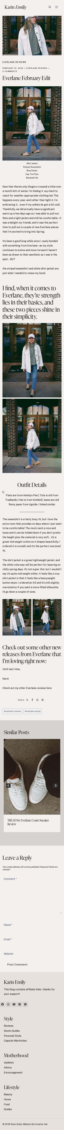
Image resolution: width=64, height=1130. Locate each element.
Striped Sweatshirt (32, 167)
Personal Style (12, 1035)
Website (8, 953)
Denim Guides (12, 1030)
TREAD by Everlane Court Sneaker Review (28, 822)
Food (7, 1104)
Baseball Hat (32, 178)
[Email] (13, 1004)
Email (8, 939)
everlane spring (33, 711)
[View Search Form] (49, 7)
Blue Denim (32, 170)
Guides (8, 1109)
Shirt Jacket (32, 163)
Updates (9, 1062)
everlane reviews (12, 711)
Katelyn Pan (30, 495)
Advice (8, 1067)
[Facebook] (2, 1004)
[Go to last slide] (8, 785)
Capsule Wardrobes (15, 1040)
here (49, 688)
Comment (10, 878)
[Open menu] (56, 7)
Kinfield (37, 499)
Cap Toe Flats (32, 174)
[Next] (55, 785)
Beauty (8, 1094)
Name (8, 924)
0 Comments (9, 71)
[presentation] (32, 777)
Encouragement (13, 1072)
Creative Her (41, 1124)
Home (7, 1099)
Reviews (8, 1025)
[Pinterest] (19, 1004)
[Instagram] (8, 1004)
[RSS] (25, 1004)
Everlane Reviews (14, 62)
